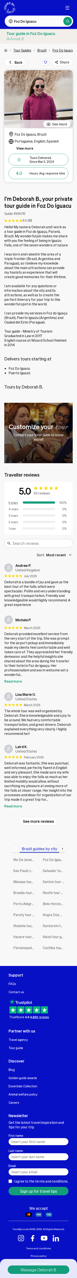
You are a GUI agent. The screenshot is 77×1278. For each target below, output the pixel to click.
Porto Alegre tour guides (24, 903)
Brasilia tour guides (24, 892)
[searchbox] (41, 543)
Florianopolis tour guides (24, 947)
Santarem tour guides (54, 925)
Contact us (16, 992)
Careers (14, 1102)
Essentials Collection (23, 1086)
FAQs (12, 984)
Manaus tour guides (24, 881)
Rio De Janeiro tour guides (24, 859)
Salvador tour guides (54, 870)
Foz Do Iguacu (63, 50)
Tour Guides (22, 50)
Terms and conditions (38, 1248)
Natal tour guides (54, 936)
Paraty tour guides (24, 914)
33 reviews (42, 493)
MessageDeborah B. (39, 1269)
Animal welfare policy (23, 1094)
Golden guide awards (23, 1078)
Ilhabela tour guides (24, 925)
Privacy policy (39, 1255)
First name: (16, 1135)
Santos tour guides (54, 881)
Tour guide (16, 1048)
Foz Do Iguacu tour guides (54, 859)
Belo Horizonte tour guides (54, 903)
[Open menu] (67, 7)
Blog (12, 1070)
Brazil (41, 50)
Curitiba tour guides (54, 947)
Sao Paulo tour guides (24, 870)
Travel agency (18, 1040)
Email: (12, 1166)
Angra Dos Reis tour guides (54, 914)
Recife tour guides (54, 892)
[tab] (39, 848)
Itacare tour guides (24, 936)
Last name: (16, 1151)
